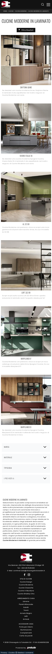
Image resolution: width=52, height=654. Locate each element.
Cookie (12, 652)
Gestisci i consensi (25, 652)
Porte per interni (26, 627)
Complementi (26, 633)
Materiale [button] (8, 457)
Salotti (26, 607)
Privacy (4, 652)
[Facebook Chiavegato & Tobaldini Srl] (24, 574)
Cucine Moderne (21, 11)
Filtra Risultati (27, 30)
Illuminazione (26, 630)
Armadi (26, 619)
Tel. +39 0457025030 (26, 568)
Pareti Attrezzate (26, 604)
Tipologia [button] (8, 468)
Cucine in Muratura (26, 591)
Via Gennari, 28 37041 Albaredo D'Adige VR (26, 565)
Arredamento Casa (26, 598)
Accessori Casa (26, 624)
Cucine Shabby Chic (26, 594)
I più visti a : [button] (9, 478)
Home (5, 11)
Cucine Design (26, 582)
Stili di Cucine (26, 579)
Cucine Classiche (26, 588)
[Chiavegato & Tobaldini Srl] (26, 557)
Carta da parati (26, 636)
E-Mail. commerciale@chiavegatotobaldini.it (26, 570)
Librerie (26, 601)
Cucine (11, 11)
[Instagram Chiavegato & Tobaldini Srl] (28, 574)
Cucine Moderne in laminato (38, 11)
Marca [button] (6, 447)
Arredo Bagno (26, 613)
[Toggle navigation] (48, 4)
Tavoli (26, 610)
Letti (26, 616)
